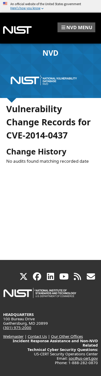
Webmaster (13, 336)
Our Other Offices (67, 336)
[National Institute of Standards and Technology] (40, 295)
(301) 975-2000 (17, 327)
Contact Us (37, 336)
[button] (76, 27)
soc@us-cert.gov (83, 358)
